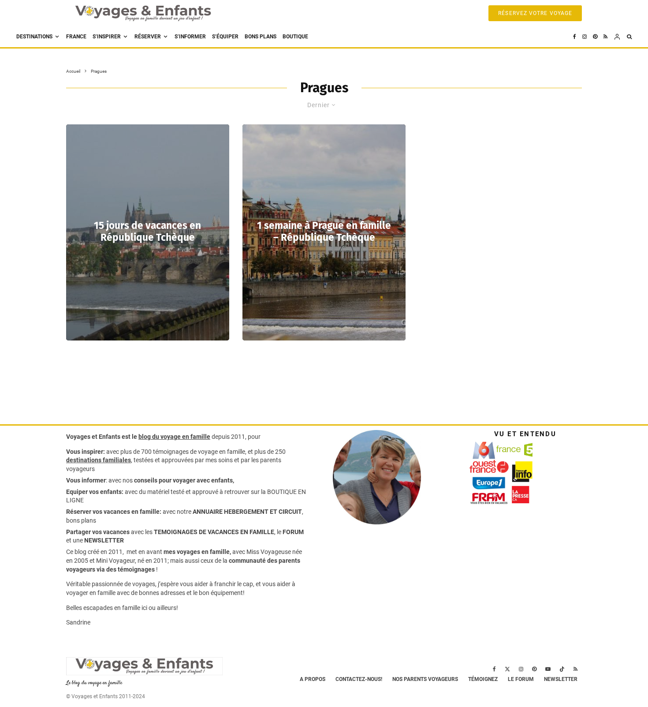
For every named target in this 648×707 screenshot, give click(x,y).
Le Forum (521, 679)
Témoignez (483, 679)
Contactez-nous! (358, 679)
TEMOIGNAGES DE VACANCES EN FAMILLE (214, 531)
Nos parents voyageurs (425, 679)
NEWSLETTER (104, 540)
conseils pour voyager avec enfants (183, 480)
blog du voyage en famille (174, 436)
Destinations (34, 37)
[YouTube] (548, 669)
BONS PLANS (260, 37)
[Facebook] (574, 36)
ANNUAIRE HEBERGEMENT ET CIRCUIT (247, 511)
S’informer (190, 37)
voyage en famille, (222, 451)
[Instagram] (584, 36)
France (76, 37)
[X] (507, 669)
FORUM (293, 531)
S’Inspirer (107, 37)
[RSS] (605, 36)
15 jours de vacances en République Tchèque (147, 231)
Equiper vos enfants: (94, 491)
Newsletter (560, 679)
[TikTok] (562, 669)
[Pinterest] (595, 36)
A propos (312, 679)
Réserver (147, 37)
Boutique (295, 37)
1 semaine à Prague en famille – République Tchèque (324, 231)
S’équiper (225, 37)
